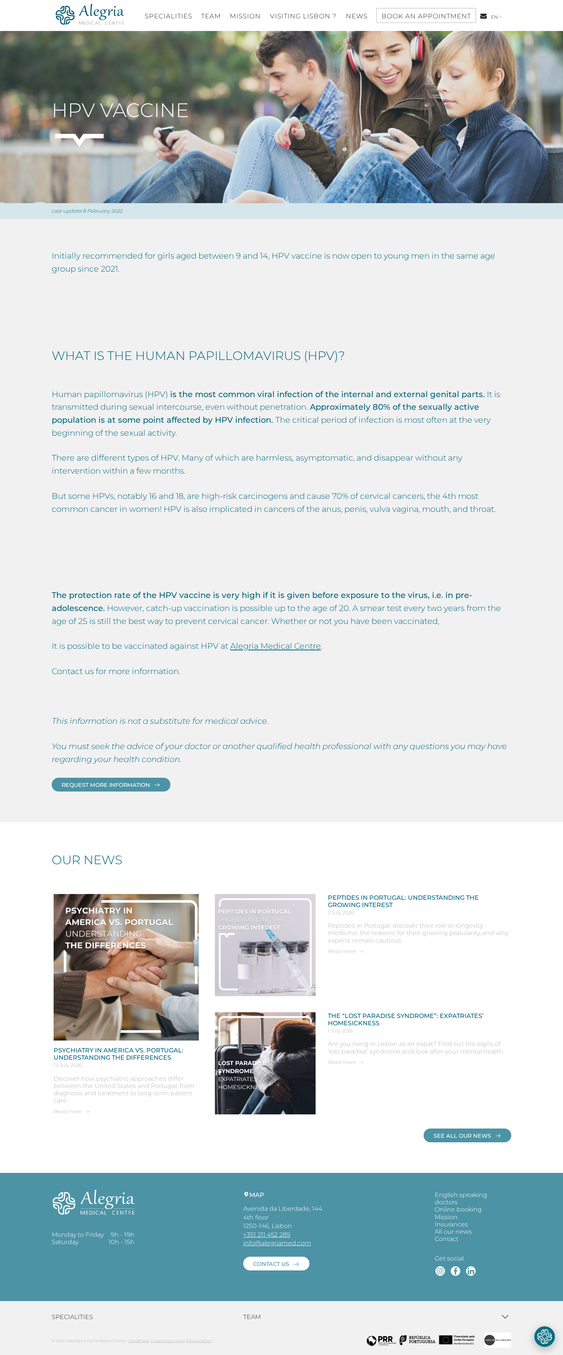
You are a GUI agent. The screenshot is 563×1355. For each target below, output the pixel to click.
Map (256, 1195)
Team (211, 16)
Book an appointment (426, 16)
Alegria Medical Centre (275, 646)
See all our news (462, 1135)
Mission (245, 16)
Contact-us (484, 20)
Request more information (106, 785)
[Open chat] (544, 1336)
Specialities (168, 16)
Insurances (451, 1224)
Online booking (458, 1209)
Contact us (271, 1264)
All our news (453, 1231)
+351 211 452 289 (266, 1234)
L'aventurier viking (168, 1341)
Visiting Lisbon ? (303, 16)
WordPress (139, 1341)
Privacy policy (199, 1341)
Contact (446, 1239)
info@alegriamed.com (277, 1243)
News (357, 16)
